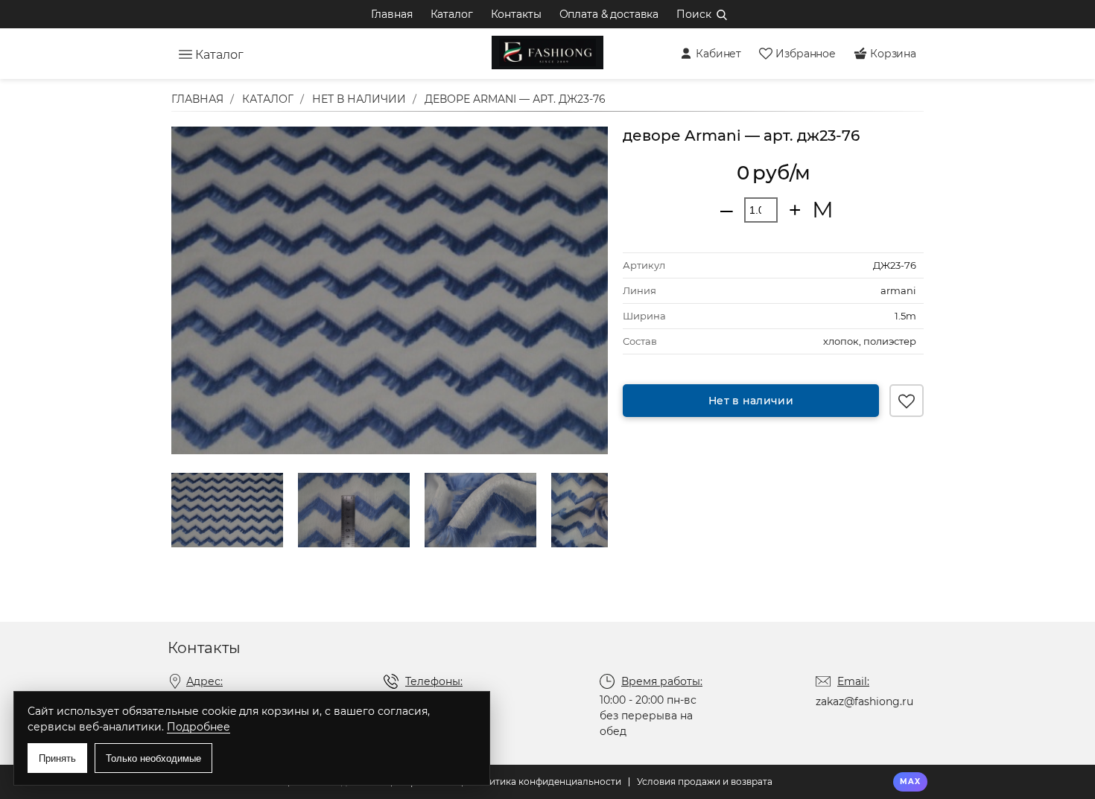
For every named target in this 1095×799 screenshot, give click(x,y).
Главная (392, 14)
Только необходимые (153, 758)
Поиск (693, 14)
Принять (57, 758)
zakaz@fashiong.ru (864, 701)
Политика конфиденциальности (545, 781)
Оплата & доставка (609, 14)
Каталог (452, 14)
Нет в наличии (750, 400)
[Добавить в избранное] (906, 400)
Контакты (516, 14)
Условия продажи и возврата (704, 781)
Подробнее (198, 726)
